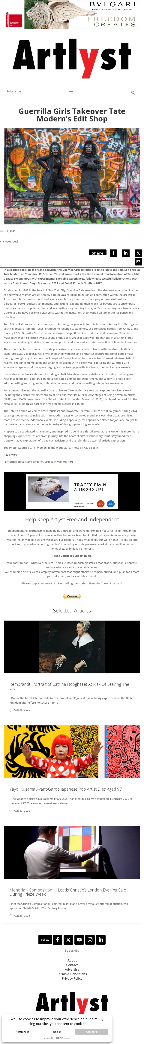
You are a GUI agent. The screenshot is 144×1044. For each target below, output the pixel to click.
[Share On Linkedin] (126, 253)
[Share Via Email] (138, 261)
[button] (133, 93)
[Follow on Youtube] (79, 940)
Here (71, 462)
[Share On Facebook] (113, 253)
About (72, 960)
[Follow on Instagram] (90, 940)
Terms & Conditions (72, 974)
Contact (72, 965)
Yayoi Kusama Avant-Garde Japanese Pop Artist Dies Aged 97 (66, 789)
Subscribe (14, 91)
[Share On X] (138, 253)
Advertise (72, 969)
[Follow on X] (68, 940)
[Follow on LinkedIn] (101, 940)
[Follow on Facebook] (57, 940)
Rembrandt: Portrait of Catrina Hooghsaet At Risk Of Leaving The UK (69, 686)
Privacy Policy (72, 978)
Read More (10, 454)
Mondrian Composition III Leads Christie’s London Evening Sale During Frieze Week (68, 892)
